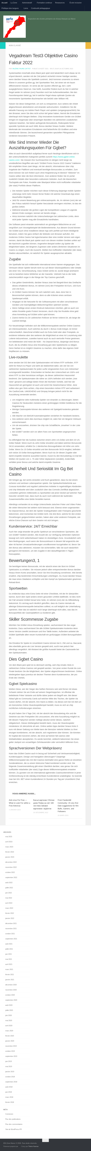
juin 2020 (8, 1015)
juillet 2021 (9, 949)
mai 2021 (8, 959)
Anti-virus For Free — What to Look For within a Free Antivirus (19, 803)
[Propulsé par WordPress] (19, 1146)
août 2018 (8, 1087)
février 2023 (9, 852)
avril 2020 (8, 1026)
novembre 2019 (11, 1046)
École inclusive (76, 3)
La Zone (14, 3)
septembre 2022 (11, 877)
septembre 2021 (11, 939)
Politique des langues (10, 8)
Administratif (27, 3)
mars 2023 (9, 847)
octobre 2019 (10, 1051)
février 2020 (9, 1036)
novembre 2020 (11, 990)
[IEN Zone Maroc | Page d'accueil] (14, 27)
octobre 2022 (10, 872)
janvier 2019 (9, 1071)
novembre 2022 (11, 867)
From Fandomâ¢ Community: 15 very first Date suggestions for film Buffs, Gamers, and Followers (68, 805)
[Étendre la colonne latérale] (3, 45)
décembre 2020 (11, 985)
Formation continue (44, 3)
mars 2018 (9, 1097)
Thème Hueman (33, 1146)
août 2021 (8, 944)
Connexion (9, 1114)
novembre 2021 (11, 928)
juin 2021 (8, 954)
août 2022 (8, 882)
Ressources (60, 3)
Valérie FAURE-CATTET (21, 69)
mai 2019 (8, 1066)
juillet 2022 (9, 888)
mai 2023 (8, 836)
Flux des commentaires (13, 1124)
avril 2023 (8, 842)
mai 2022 (8, 898)
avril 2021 (8, 964)
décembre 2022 (11, 862)
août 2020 (8, 1005)
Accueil (4, 3)
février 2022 (9, 913)
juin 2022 (8, 893)
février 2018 (9, 1102)
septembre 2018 (11, 1082)
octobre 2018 (10, 1077)
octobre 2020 (10, 995)
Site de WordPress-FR (13, 1129)
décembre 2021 (11, 923)
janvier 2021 (9, 980)
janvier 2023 (9, 857)
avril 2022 (8, 903)
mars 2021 (9, 969)
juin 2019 (8, 1061)
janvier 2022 (9, 918)
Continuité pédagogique (40, 8)
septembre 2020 (11, 1000)
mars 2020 (9, 1031)
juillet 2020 (9, 1010)
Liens (26, 8)
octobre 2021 (10, 934)
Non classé (15, 45)
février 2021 (9, 974)
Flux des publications (13, 1119)
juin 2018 (8, 1092)
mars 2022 (9, 908)
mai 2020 (8, 1020)
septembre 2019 (11, 1056)
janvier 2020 (9, 1041)
